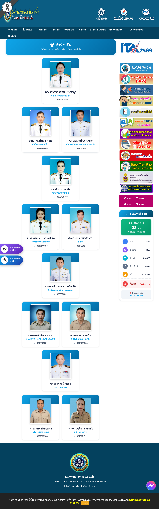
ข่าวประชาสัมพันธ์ (98, 30)
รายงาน (82, 30)
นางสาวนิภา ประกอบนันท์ (40, 238)
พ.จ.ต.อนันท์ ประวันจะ (81, 140)
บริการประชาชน (137, 30)
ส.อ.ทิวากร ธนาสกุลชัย (80, 238)
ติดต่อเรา (12, 36)
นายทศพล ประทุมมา (40, 428)
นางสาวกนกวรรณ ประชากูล (60, 92)
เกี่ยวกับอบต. (27, 30)
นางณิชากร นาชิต (60, 189)
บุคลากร (43, 30)
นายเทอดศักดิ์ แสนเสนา (40, 335)
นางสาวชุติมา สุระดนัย (80, 428)
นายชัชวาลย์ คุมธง (60, 383)
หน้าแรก (14, 30)
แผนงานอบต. (69, 30)
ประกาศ (56, 30)
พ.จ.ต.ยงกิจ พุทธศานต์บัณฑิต (60, 286)
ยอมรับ (85, 503)
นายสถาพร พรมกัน (80, 335)
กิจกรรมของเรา (116, 30)
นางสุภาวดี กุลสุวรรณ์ (40, 140)
